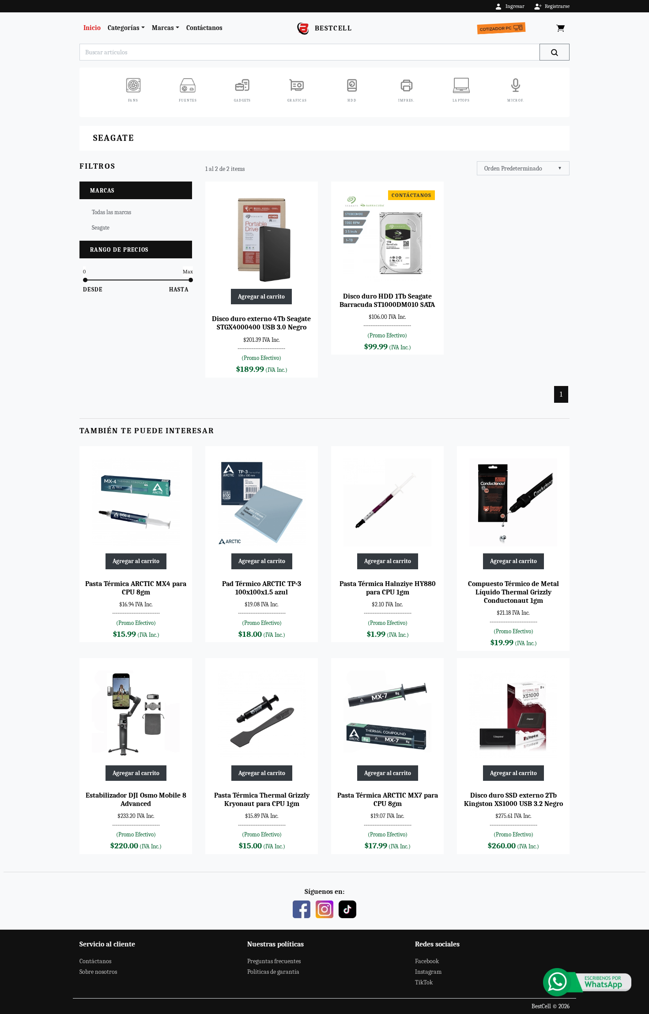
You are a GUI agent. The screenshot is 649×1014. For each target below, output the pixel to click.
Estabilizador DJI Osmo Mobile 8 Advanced (136, 799)
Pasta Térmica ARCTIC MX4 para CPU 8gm (135, 588)
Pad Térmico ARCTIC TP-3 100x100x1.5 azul (261, 588)
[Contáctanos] (587, 982)
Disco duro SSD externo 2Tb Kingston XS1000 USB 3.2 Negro (513, 799)
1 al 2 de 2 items (225, 169)
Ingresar (515, 6)
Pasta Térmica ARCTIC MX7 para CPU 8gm (387, 799)
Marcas (163, 28)
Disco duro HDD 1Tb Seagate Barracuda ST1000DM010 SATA (387, 300)
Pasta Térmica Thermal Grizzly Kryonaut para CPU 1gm (261, 799)
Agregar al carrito (261, 296)
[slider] (85, 280)
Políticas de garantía (273, 972)
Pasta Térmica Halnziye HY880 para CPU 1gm (388, 588)
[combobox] (523, 168)
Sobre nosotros (98, 972)
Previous (69, 94)
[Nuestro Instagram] (324, 908)
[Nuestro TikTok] (347, 908)
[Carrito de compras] (561, 28)
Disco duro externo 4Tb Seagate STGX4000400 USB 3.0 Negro (261, 323)
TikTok (424, 982)
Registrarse (557, 6)
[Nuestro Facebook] (301, 908)
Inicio (92, 28)
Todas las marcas (111, 212)
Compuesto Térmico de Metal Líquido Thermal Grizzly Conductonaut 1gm (513, 592)
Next (579, 94)
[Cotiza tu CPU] (503, 26)
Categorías (124, 28)
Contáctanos (204, 28)
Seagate (100, 227)
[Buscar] (555, 52)
